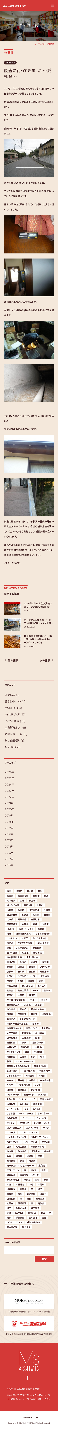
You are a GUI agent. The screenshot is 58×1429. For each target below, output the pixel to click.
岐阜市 (36, 914)
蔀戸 (9, 1061)
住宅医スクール (14, 1028)
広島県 (25, 952)
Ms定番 (10, 929)
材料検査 (11, 1189)
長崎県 (31, 981)
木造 (31, 1184)
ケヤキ (37, 1085)
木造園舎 (45, 1028)
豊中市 (47, 990)
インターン (27, 1118)
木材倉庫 (30, 1075)
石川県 (21, 971)
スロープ (11, 1132)
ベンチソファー (14, 1142)
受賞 (9, 948)
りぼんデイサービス (27, 976)
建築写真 (11, 1175)
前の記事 (13, 660)
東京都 (38, 1004)
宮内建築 (11, 1161)
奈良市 (41, 929)
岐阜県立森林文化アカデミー (20, 1165)
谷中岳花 (33, 1217)
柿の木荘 (37, 952)
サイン (46, 1127)
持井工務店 (27, 985)
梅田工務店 (23, 990)
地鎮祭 (30, 1156)
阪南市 (21, 910)
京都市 (10, 971)
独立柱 (10, 1090)
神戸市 (34, 1014)
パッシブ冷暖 (13, 905)
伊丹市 (19, 891)
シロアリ (11, 1085)
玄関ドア (11, 1019)
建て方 (34, 1170)
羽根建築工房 (13, 1004)
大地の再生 (44, 1071)
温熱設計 (11, 1198)
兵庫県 (10, 919)
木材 (41, 981)
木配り (41, 1184)
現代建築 (39, 1033)
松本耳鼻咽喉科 (42, 933)
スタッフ (24, 1042)
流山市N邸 (12, 914)
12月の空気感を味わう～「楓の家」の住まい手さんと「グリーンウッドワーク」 (38, 639)
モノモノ (41, 985)
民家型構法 (12, 924)
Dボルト (38, 1047)
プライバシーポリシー (29, 1417)
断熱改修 (22, 919)
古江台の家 (37, 1042)
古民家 (10, 1080)
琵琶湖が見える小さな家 (18, 1066)
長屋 (40, 891)
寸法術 (32, 1161)
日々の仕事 (12, 1037)
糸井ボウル (21, 1208)
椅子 (40, 1189)
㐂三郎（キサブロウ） (16, 1000)
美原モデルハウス (15, 1213)
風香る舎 (26, 1227)
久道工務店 (12, 1071)
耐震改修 (25, 1047)
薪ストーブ (46, 1213)
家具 (22, 1161)
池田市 (35, 1023)
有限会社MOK (26, 929)
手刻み (27, 1179)
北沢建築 (35, 1151)
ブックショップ (13, 1052)
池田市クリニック (27, 1099)
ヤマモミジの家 (25, 943)
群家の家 (37, 948)
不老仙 (42, 1075)
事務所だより (12, 727)
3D (26, 1108)
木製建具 (46, 1014)
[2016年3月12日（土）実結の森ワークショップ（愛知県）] (12, 608)
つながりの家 (13, 1094)
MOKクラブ (42, 943)
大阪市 (32, 967)
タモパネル (34, 910)
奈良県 (44, 1000)
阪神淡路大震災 (23, 933)
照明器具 (40, 1198)
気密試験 (31, 1194)
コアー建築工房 (14, 1127)
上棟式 (21, 967)
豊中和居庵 (12, 952)
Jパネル (36, 1108)
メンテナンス (31, 1142)
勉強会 (10, 990)
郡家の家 (28, 905)
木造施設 (44, 976)
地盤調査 (11, 1056)
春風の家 (11, 962)
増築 (9, 933)
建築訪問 (10, 695)
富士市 (10, 896)
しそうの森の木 (14, 1075)
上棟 (9, 1146)
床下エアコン (13, 1170)
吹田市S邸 (29, 1094)
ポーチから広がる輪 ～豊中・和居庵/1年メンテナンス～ (38, 621)
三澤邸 (23, 1056)
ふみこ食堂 (12, 1118)
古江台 (10, 943)
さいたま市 (12, 938)
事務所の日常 (37, 1146)
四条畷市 (22, 1014)
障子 (42, 1056)
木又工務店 (12, 985)
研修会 (41, 1203)
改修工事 (37, 1104)
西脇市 (47, 914)
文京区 (27, 1004)
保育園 (45, 962)
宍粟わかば (31, 1028)
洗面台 (43, 1194)
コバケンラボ (32, 1127)
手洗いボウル (13, 1179)
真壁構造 (22, 1090)
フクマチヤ (45, 967)
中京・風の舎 (32, 957)
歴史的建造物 (37, 1009)
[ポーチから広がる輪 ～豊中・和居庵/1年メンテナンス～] (12, 625)
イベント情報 (12, 721)
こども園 (11, 1113)
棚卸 (35, 924)
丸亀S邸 (11, 1099)
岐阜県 (23, 1009)
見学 (9, 1217)
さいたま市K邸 (39, 938)
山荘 (22, 900)
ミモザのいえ (22, 948)
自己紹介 (11, 1042)
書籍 (27, 1052)
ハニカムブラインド (28, 1132)
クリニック (24, 1123)
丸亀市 (45, 924)
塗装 (40, 1156)
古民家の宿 (45, 1080)
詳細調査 (20, 1217)
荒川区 (33, 1000)
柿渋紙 (23, 1189)
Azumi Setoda (24, 1061)
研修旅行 (44, 971)
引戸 (33, 1056)
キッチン (11, 1123)
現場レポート (12, 734)
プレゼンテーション (40, 1137)
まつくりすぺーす (27, 1019)
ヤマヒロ (46, 1142)
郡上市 (32, 900)
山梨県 (10, 910)
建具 (44, 1170)
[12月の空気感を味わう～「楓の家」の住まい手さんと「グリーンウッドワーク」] (12, 641)
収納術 (47, 1151)
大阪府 (21, 995)
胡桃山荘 (32, 1213)
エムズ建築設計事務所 (14, 5)
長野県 (25, 914)
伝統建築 (26, 1033)
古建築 (25, 924)
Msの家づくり (12, 714)
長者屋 (21, 1080)
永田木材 (24, 1104)
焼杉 (29, 1198)
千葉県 (47, 910)
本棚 (9, 891)
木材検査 (11, 1104)
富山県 (32, 971)
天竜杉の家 (45, 1099)
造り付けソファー (15, 1222)
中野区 (10, 981)
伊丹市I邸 (35, 1090)
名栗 (9, 1156)
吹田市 (10, 976)
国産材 (19, 1156)
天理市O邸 (24, 1085)
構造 (46, 896)
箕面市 (10, 995)
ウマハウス (41, 1118)
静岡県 (10, 967)
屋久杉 (23, 962)
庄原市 (32, 1080)
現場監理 (22, 1203)
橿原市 (36, 896)
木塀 (9, 1184)
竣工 (9, 1208)
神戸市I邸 (11, 1047)
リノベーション (13, 1108)
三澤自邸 (38, 1052)
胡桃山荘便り (12, 740)
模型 (20, 1194)
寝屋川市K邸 (40, 1066)
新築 (46, 1179)
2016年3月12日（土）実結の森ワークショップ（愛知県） (38, 605)
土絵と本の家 (28, 1071)
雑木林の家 (12, 1227)
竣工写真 (35, 1208)
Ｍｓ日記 (8, 52)
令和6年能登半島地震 (17, 1023)
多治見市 (11, 1009)
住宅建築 (22, 1151)
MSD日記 (10, 708)
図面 (37, 1037)
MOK (36, 990)
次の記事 (45, 660)
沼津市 (34, 962)
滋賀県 (10, 1014)
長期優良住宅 (33, 1222)
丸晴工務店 (21, 1146)
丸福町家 (35, 919)
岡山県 (30, 891)
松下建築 (11, 900)
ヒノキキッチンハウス (16, 1137)
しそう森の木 (44, 1113)
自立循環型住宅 (14, 957)
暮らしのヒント (13, 701)
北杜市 (40, 905)
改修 (37, 1179)
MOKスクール (26, 1113)
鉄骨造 (32, 995)
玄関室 (10, 1203)
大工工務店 (12, 1033)
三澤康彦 (26, 1037)
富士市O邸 (23, 896)
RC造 (20, 981)
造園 (44, 1217)
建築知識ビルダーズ (29, 1175)
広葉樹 (42, 1165)
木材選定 (20, 1184)
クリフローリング (41, 1123)
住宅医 (10, 1151)
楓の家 (10, 1194)
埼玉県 (24, 938)
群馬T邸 (42, 1094)
